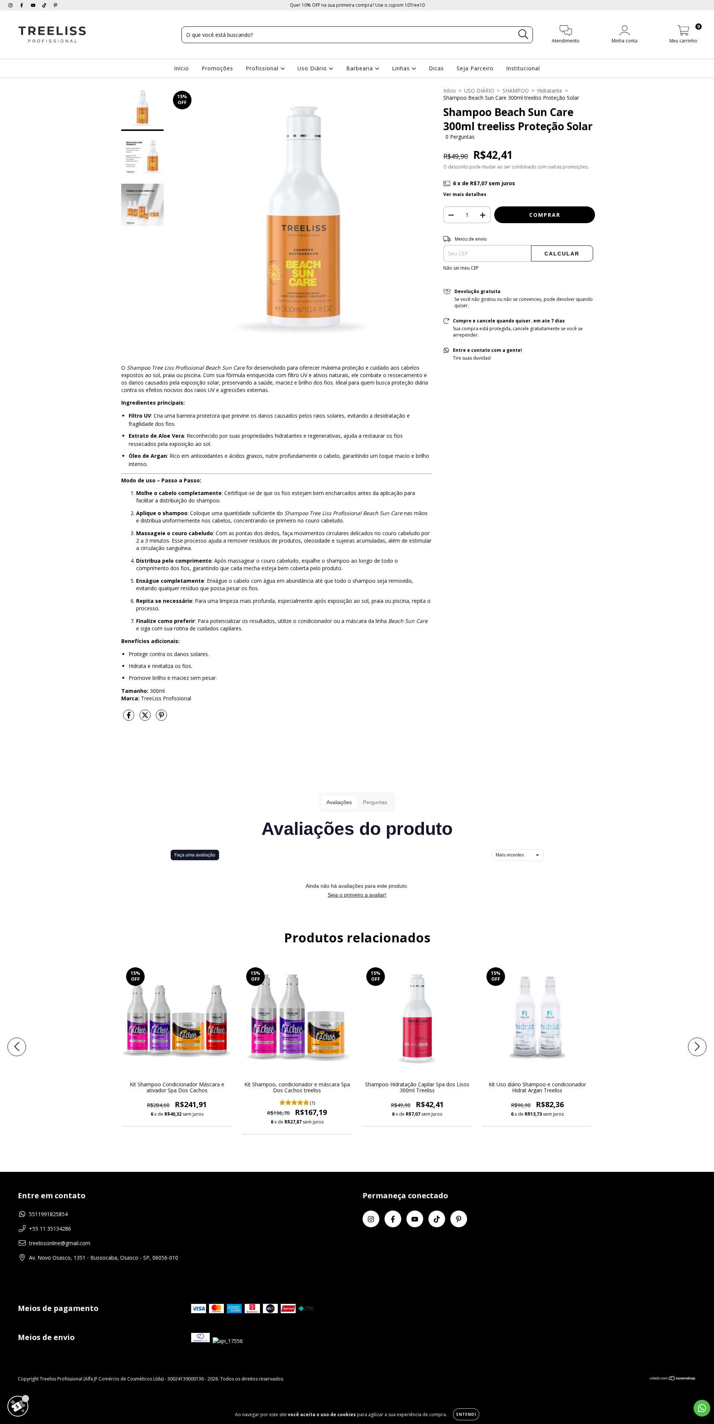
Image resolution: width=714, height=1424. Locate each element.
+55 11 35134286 (50, 1228)
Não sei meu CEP (461, 268)
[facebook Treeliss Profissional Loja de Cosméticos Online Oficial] (22, 5)
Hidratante (549, 90)
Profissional (263, 68)
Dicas (436, 68)
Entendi (466, 1414)
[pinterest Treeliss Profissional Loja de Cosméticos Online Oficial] (55, 5)
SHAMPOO (515, 90)
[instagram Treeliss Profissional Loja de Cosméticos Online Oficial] (11, 5)
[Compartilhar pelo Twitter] (145, 717)
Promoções (217, 68)
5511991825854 (48, 1214)
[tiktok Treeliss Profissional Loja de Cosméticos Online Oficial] (45, 5)
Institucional (523, 68)
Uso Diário (313, 68)
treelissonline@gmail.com (59, 1243)
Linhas (402, 68)
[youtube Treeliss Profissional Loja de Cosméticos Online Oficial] (33, 5)
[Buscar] (523, 34)
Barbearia (360, 68)
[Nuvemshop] (673, 1379)
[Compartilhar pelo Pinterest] (161, 717)
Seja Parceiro (475, 68)
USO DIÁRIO (479, 90)
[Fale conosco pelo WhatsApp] (702, 1408)
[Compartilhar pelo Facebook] (129, 717)
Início (181, 68)
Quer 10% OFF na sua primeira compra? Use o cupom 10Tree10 (357, 5)
